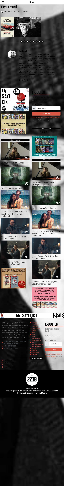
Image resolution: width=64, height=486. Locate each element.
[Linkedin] (33, 41)
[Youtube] (41, 363)
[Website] (27, 80)
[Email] (42, 41)
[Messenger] (24, 41)
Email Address (37, 104)
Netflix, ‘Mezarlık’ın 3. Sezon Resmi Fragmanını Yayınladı (14, 237)
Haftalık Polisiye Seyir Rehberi (13, 188)
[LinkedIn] (39, 363)
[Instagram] (25, 80)
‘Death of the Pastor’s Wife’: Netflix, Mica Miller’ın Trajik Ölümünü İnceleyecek (15, 213)
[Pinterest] (30, 41)
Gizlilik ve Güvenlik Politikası (51, 117)
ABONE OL (48, 114)
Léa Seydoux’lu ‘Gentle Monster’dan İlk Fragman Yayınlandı (14, 163)
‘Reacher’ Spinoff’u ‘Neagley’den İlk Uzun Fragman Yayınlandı (14, 263)
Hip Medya (42, 393)
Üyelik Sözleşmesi (37, 117)
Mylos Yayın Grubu (24, 391)
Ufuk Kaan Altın (24, 51)
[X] (34, 363)
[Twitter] (27, 41)
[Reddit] (39, 41)
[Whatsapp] (36, 41)
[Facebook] (21, 41)
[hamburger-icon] (26, 354)
